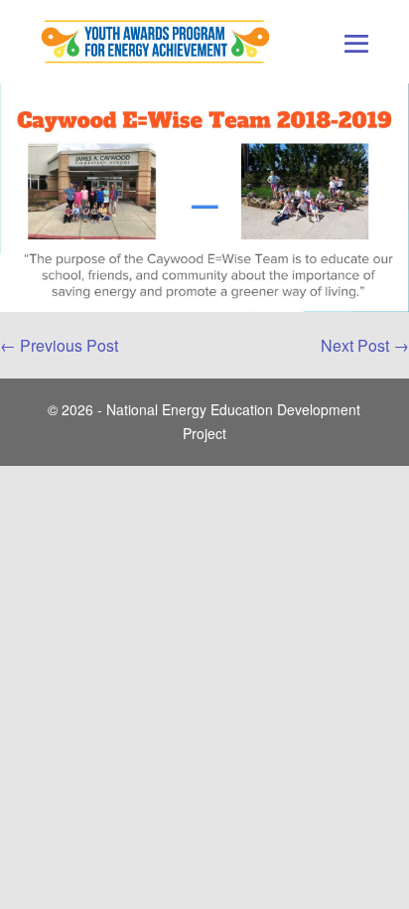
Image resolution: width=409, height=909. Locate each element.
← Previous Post (59, 345)
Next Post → (365, 345)
